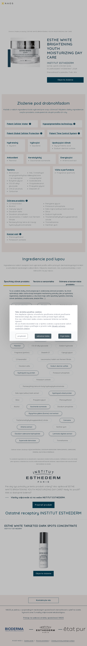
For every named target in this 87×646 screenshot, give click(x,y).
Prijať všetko (64, 336)
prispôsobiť (22, 336)
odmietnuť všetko (43, 336)
